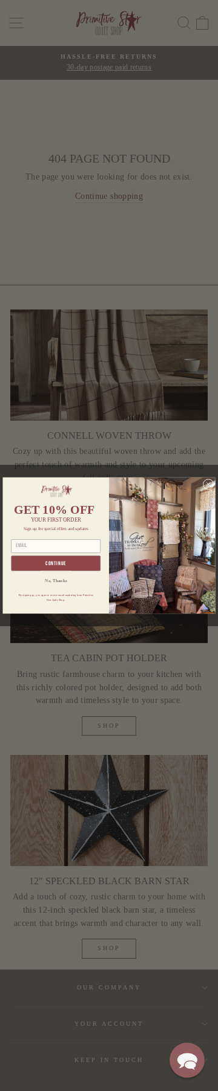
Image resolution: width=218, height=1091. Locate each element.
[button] (187, 1060)
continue (55, 563)
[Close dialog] (208, 484)
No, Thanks (56, 580)
